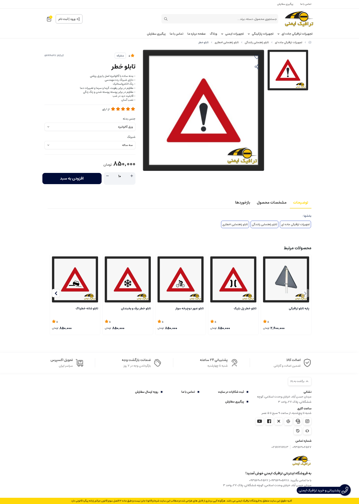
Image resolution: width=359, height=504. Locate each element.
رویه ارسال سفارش (146, 392)
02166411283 (280, 447)
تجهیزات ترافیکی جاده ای (297, 34)
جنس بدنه (129, 118)
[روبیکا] (307, 431)
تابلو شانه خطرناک (87, 308)
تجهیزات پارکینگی (262, 34)
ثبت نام (63, 19)
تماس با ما (305, 4)
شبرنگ (131, 137)
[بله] (298, 431)
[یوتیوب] (259, 421)
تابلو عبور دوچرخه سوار (189, 308)
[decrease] (107, 176)
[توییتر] (278, 421)
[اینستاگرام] (307, 421)
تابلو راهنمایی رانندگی (257, 42)
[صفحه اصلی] (309, 42)
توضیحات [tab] (300, 202)
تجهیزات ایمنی (234, 34)
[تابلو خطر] (301, 461)
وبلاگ (213, 34)
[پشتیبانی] (298, 421)
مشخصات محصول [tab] (271, 202)
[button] (56, 293)
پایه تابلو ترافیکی (299, 308)
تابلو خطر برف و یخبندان (136, 308)
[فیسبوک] (269, 421)
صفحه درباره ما (196, 34)
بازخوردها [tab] (242, 202)
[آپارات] (288, 421)
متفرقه (120, 56)
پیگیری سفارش (285, 4)
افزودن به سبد (72, 178)
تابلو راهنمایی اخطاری (227, 42)
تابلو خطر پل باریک (245, 308)
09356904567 (302, 447)
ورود (72, 19)
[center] (165, 18)
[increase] (131, 176)
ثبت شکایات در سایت (231, 392)
